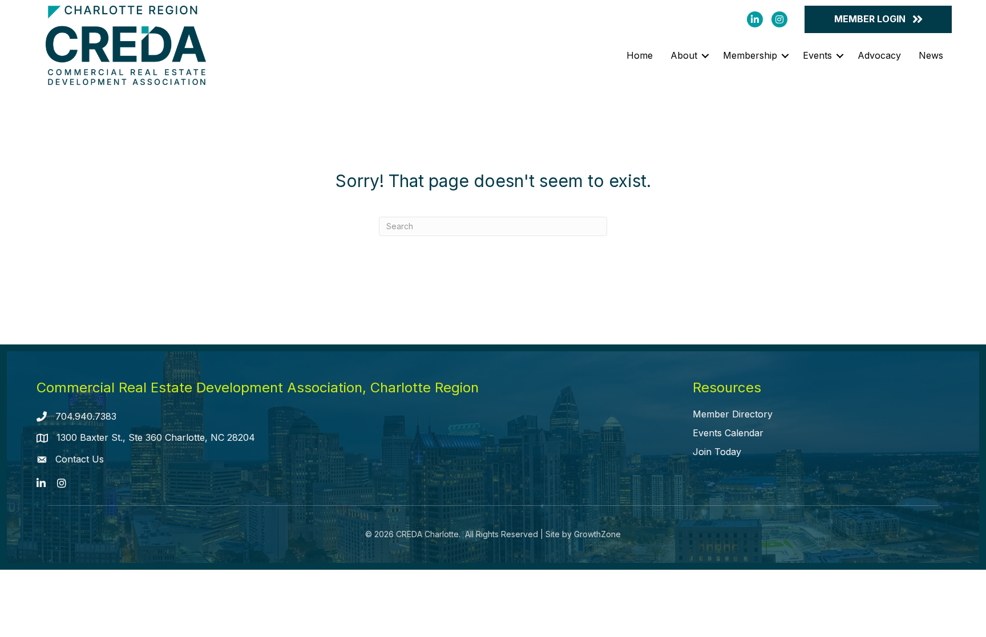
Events (817, 55)
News (931, 55)
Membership (750, 55)
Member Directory (733, 414)
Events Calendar (728, 433)
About (683, 55)
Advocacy (879, 55)
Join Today (717, 451)
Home (640, 55)
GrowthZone (597, 534)
